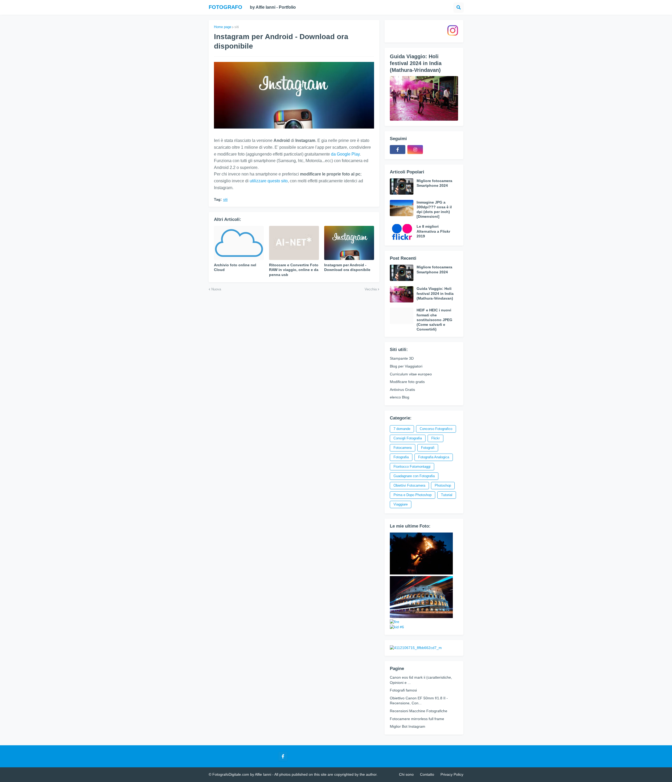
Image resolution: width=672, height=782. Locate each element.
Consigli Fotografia (407, 438)
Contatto (427, 774)
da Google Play (345, 154)
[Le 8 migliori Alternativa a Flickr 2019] (401, 232)
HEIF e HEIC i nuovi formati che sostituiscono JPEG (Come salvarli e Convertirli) (434, 319)
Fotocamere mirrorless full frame (417, 719)
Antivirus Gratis (402, 389)
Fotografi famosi (403, 690)
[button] (458, 7)
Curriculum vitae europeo (411, 374)
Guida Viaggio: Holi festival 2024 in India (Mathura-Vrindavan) (416, 63)
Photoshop (443, 485)
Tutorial (446, 495)
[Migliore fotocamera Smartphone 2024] (401, 186)
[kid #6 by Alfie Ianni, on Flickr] (397, 627)
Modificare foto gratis (407, 382)
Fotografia (401, 457)
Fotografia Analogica (433, 457)
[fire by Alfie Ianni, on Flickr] (394, 622)
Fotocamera (402, 448)
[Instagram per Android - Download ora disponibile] (349, 243)
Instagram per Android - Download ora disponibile (347, 267)
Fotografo (225, 7)
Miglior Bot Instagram (407, 726)
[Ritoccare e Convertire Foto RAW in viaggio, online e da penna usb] (294, 243)
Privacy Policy (451, 774)
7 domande (401, 429)
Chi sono (406, 774)
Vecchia (371, 289)
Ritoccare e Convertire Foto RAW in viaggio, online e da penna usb (293, 269)
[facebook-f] (397, 149)
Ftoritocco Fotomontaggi (411, 467)
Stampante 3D (402, 358)
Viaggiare (400, 504)
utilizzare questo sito (269, 181)
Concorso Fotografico (436, 429)
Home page (222, 27)
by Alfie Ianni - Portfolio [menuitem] (273, 7)
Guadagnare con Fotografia (414, 476)
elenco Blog (399, 397)
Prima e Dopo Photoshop (412, 495)
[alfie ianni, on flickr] (421, 573)
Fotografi (427, 448)
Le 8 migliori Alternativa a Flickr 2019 (433, 231)
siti (236, 27)
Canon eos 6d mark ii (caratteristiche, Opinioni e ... (421, 680)
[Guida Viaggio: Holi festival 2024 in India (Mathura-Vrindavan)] (424, 98)
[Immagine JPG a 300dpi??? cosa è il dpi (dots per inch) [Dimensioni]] (401, 208)
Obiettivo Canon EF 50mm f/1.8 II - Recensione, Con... (419, 700)
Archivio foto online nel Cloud (235, 267)
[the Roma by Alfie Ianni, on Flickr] (421, 617)
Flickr (435, 438)
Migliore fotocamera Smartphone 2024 (434, 183)
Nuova (216, 289)
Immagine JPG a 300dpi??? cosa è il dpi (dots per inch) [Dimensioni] (434, 209)
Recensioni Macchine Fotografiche (418, 711)
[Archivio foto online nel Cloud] (239, 243)
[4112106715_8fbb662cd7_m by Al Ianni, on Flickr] (416, 648)
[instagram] (415, 149)
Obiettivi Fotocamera (409, 485)
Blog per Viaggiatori (406, 366)
